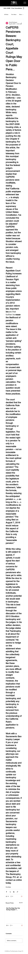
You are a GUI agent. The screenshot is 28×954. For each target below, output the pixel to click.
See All (20, 902)
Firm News (13, 14)
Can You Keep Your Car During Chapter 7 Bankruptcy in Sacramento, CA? (14, 908)
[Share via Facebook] (6, 891)
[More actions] (21, 23)
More (20, 14)
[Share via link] (17, 891)
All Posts (6, 14)
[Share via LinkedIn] (13, 891)
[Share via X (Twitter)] (10, 891)
